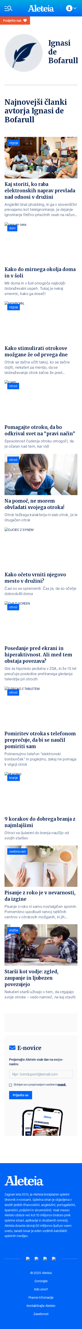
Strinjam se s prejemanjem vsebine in (40, 1084)
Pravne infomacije (41, 1297)
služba (13, 930)
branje (13, 778)
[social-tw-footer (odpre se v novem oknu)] (45, 1258)
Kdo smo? (41, 1289)
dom (12, 228)
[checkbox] (10, 1085)
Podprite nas (12, 20)
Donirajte (41, 1281)
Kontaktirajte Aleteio (41, 1306)
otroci (13, 386)
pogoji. (62, 1084)
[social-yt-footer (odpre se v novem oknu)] (28, 1258)
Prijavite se (20, 1095)
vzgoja (13, 143)
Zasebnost (41, 1314)
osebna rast (17, 851)
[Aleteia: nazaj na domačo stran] (41, 8)
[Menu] (14, 8)
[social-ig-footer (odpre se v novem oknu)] (54, 1258)
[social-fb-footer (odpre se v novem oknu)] (37, 1258)
